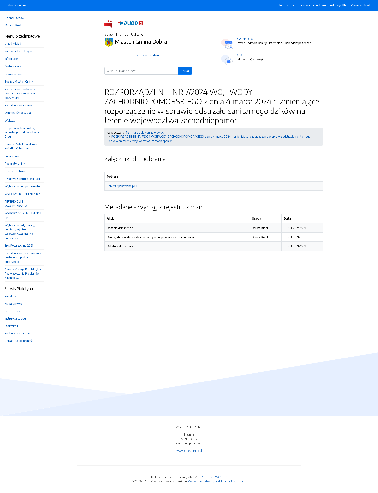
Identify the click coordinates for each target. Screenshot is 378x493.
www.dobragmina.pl (189, 450)
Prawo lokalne (14, 74)
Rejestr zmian (13, 311)
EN (287, 5)
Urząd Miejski (13, 43)
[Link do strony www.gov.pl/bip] (110, 23)
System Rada (13, 66)
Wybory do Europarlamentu (22, 186)
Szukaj (185, 71)
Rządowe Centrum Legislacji (22, 178)
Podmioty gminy (15, 163)
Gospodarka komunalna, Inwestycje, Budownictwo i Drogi (22, 132)
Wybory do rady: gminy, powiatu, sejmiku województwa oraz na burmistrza (20, 231)
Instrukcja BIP (338, 5)
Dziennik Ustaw (14, 17)
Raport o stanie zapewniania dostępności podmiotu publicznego (23, 257)
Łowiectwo (12, 156)
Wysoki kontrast (360, 5)
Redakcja (10, 296)
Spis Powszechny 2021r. (20, 245)
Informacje (11, 58)
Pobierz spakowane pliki (122, 186)
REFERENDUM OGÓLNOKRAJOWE (17, 203)
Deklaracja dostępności (19, 340)
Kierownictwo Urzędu (18, 51)
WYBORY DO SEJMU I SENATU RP (24, 215)
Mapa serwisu (13, 303)
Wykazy (10, 120)
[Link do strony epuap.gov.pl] (130, 23)
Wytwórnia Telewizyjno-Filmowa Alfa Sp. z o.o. (217, 481)
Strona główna (17, 5)
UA (280, 5)
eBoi (240, 55)
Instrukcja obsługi (15, 318)
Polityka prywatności (18, 333)
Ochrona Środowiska (18, 112)
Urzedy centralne (16, 171)
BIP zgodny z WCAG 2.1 (213, 477)
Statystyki (11, 326)
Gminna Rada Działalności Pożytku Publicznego (21, 146)
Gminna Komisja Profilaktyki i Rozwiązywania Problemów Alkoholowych (23, 273)
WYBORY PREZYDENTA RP (22, 194)
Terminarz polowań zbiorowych (145, 132)
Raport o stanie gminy (18, 105)
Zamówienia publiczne (312, 5)
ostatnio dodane (149, 55)
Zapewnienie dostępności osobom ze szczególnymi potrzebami (21, 93)
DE (293, 5)
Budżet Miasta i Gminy (19, 81)
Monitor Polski (13, 25)
